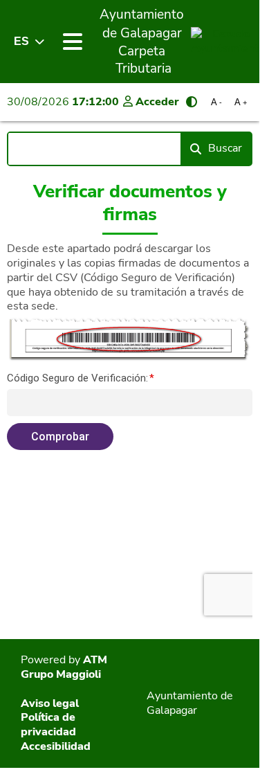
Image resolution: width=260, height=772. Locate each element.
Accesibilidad (56, 746)
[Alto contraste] (191, 101)
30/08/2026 (63, 101)
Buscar (225, 148)
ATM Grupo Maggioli (64, 667)
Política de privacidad (48, 724)
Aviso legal (50, 703)
